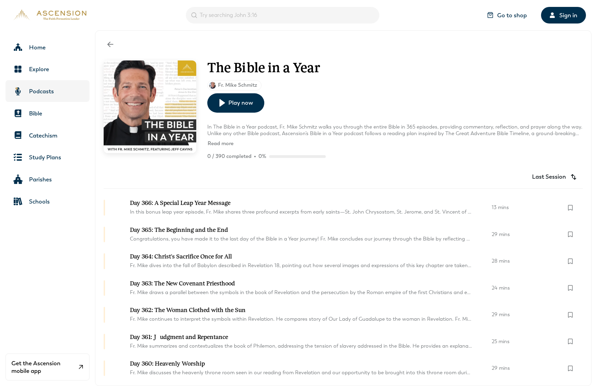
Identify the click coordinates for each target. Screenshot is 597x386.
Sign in (568, 15)
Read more (221, 143)
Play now (240, 102)
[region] (298, 193)
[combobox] (282, 15)
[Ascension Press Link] (48, 15)
